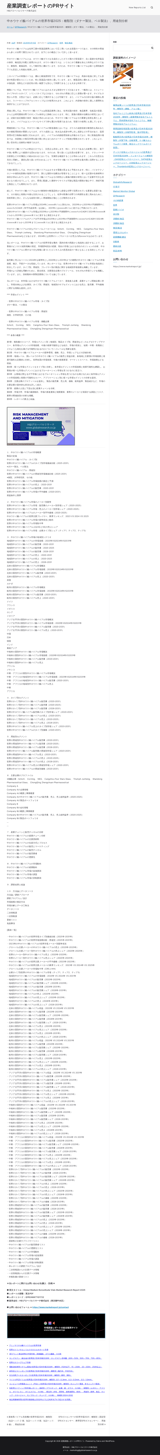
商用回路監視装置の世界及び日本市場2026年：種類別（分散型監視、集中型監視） (132, 130)
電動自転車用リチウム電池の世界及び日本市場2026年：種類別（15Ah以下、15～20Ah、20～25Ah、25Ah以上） (55, 1367)
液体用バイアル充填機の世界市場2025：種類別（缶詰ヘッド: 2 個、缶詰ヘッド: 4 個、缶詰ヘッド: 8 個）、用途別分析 (30, 1421)
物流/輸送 (68, 43)
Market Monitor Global (124, 191)
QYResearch (52, 43)
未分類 (116, 214)
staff (13, 43)
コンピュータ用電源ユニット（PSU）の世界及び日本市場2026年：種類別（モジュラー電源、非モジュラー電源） (55, 1384)
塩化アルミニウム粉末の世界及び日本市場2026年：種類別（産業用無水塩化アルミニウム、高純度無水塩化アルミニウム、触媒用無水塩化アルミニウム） (132, 118)
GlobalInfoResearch (122, 182)
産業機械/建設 (119, 237)
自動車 (116, 241)
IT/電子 (116, 186)
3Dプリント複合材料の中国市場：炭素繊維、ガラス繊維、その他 (35, 1354)
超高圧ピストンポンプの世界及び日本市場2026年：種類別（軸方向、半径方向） (41, 1371)
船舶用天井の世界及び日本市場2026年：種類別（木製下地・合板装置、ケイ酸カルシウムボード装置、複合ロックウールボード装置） (132, 142)
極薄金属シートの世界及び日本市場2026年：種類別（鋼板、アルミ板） (131, 107)
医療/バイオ (118, 209)
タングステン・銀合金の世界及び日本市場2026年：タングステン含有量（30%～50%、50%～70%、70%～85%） (55, 1358)
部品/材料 (117, 251)
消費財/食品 (118, 223)
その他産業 (118, 200)
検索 (115, 42)
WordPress (109, 1441)
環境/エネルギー (120, 232)
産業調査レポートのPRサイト (40, 6)
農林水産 (117, 246)
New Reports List (137, 7)
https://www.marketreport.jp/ (127, 266)
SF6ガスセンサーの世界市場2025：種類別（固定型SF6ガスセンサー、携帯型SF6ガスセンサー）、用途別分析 (82, 1420)
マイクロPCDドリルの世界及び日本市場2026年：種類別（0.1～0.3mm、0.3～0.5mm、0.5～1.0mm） (51, 1379)
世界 (61, 43)
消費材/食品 (118, 218)
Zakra (98, 1441)
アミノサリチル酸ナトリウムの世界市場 (25, 1345)
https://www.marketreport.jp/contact (50, 1307)
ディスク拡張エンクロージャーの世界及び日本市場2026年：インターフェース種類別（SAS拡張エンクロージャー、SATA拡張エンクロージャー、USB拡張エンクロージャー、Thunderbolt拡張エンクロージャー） (132, 159)
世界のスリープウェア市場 (19, 1362)
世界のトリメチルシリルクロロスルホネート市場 (28, 1350)
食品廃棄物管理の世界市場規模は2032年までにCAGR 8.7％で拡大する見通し (40, 1399)
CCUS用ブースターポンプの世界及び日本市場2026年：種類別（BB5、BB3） (40, 1375)
